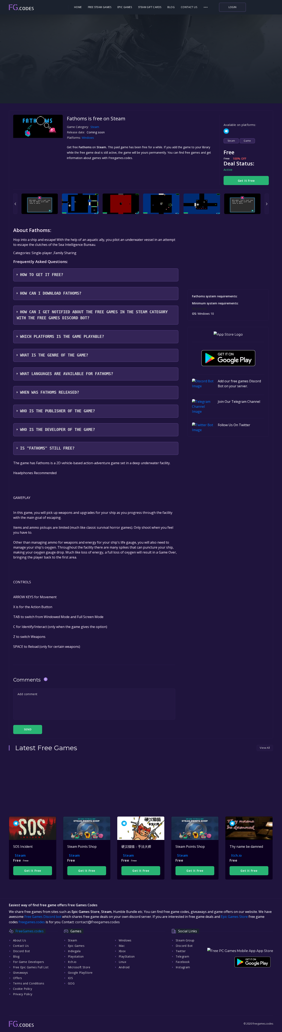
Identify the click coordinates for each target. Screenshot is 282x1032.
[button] (205, 7)
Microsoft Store (79, 967)
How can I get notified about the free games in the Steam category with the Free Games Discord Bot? (92, 315)
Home (78, 7)
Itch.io (236, 855)
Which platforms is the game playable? (62, 336)
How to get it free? (41, 274)
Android (124, 967)
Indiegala (74, 951)
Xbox (122, 951)
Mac (122, 946)
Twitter (181, 951)
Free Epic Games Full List (31, 967)
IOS (70, 978)
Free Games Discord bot (42, 916)
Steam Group (185, 940)
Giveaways (20, 973)
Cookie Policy (22, 989)
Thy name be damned (246, 846)
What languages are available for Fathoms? (66, 373)
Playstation (76, 956)
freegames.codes (32, 922)
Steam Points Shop (82, 846)
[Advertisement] (141, 76)
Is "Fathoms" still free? (47, 448)
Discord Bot (21, 951)
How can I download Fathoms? (50, 293)
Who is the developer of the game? (57, 429)
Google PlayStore (80, 973)
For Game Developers (28, 962)
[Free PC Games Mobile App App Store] (240, 951)
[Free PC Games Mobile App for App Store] (228, 334)
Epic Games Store (234, 916)
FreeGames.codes (29, 931)
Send (27, 729)
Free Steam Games (99, 7)
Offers (17, 978)
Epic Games (124, 7)
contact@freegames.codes (97, 922)
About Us (19, 940)
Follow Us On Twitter (234, 425)
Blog (171, 7)
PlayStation (127, 956)
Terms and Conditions (28, 983)
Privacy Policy (22, 994)
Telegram (182, 956)
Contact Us (189, 7)
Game (247, 140)
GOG (71, 983)
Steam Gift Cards (149, 7)
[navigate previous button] (15, 204)
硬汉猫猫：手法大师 (136, 846)
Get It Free (246, 181)
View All (265, 748)
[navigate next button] (267, 204)
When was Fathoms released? (49, 392)
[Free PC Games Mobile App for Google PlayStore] (228, 358)
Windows (88, 138)
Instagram (183, 967)
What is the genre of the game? (54, 355)
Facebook (183, 962)
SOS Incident (23, 846)
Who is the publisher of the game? (57, 411)
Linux (122, 962)
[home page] (33, 7)
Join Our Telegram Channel (239, 401)
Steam (94, 127)
